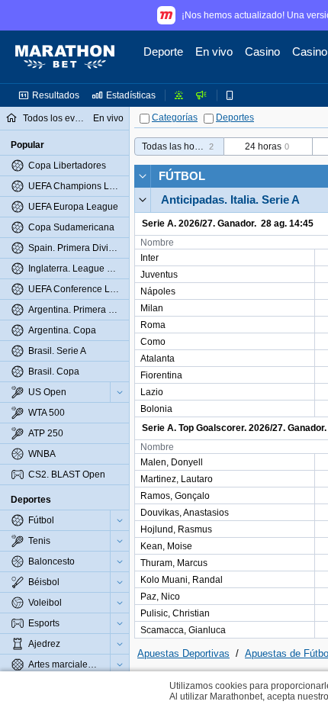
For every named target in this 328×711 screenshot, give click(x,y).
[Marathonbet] (64, 57)
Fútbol (182, 175)
